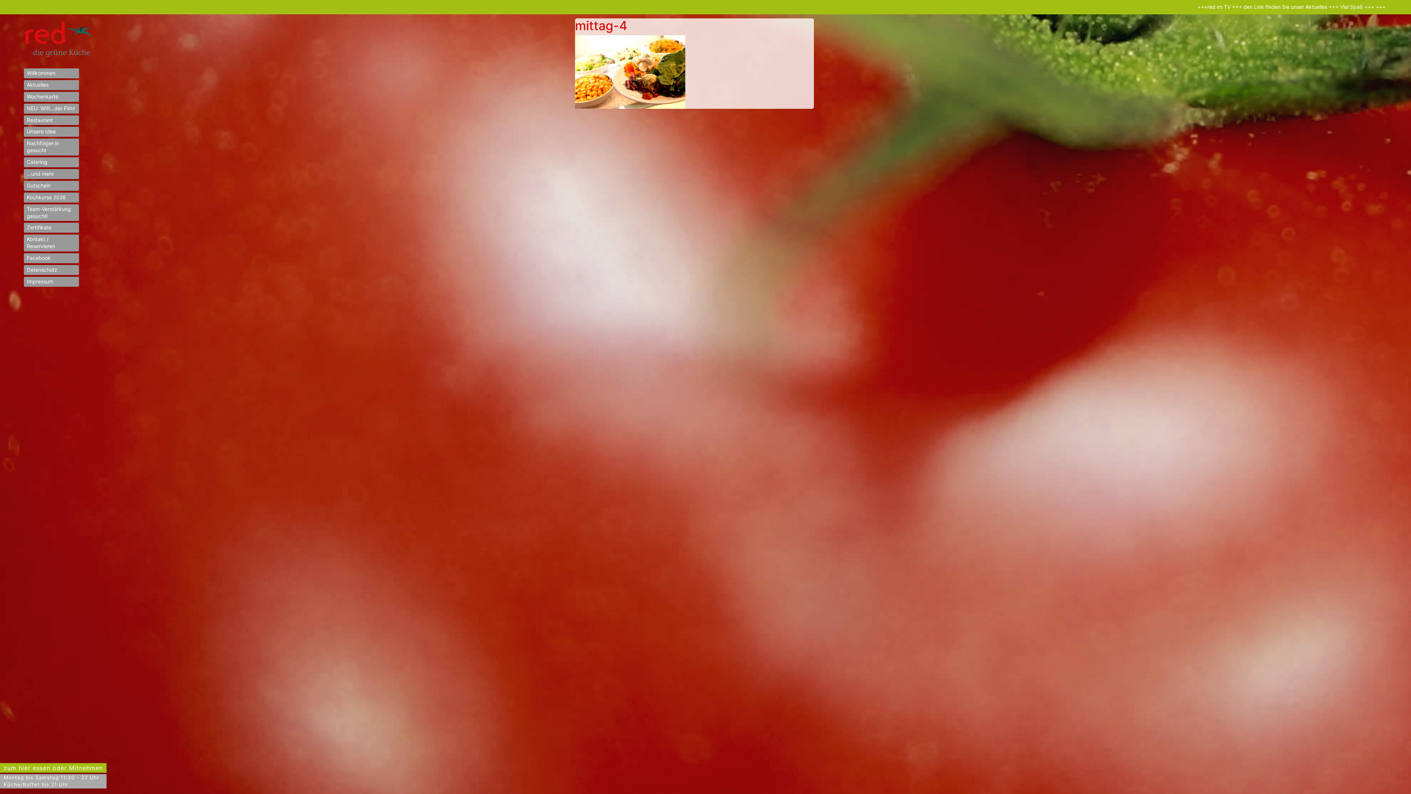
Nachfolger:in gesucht (43, 146)
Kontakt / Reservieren (41, 242)
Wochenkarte (42, 96)
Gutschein (39, 185)
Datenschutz (42, 270)
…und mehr (40, 174)
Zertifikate (39, 227)
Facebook (39, 258)
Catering (37, 162)
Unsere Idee (41, 131)
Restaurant (40, 120)
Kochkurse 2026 (46, 197)
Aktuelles (38, 85)
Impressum (40, 281)
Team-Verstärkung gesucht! (49, 212)
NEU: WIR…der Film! (51, 108)
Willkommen (41, 73)
